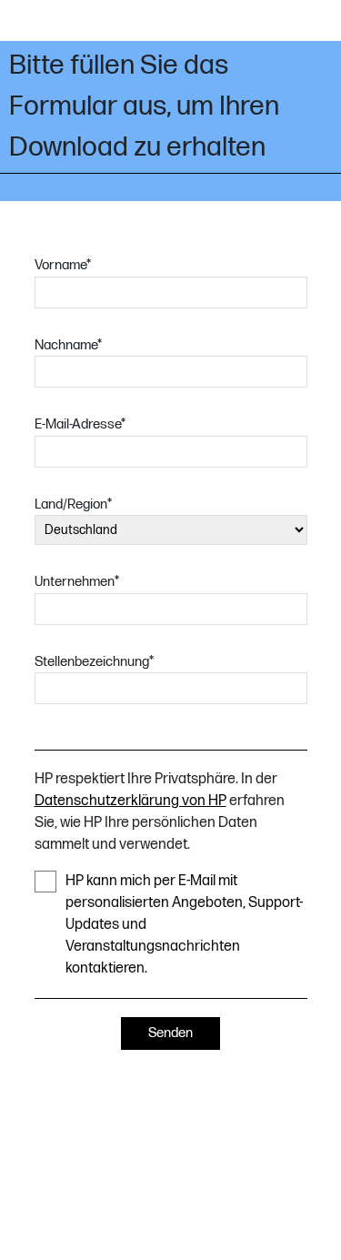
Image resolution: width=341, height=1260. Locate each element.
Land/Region (73, 504)
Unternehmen (77, 582)
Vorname (63, 265)
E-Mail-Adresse (80, 424)
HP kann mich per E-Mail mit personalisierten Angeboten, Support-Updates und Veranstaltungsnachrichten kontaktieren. (184, 924)
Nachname (68, 345)
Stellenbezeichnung (94, 662)
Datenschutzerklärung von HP (130, 801)
